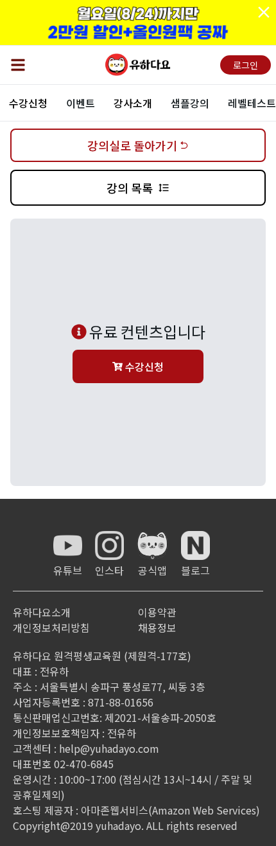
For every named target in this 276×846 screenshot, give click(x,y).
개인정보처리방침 (51, 627)
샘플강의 (190, 103)
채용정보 (157, 627)
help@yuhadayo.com (109, 748)
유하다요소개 (42, 612)
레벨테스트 (252, 103)
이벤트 (80, 103)
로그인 (245, 65)
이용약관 (157, 612)
